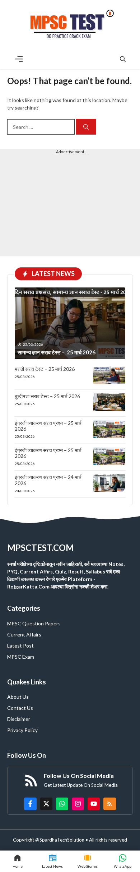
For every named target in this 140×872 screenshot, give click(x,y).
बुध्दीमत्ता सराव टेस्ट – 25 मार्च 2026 (47, 396)
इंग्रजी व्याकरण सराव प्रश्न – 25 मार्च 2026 (48, 426)
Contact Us (20, 708)
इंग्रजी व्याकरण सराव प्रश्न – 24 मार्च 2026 (48, 480)
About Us (18, 697)
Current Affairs (24, 634)
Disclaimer (18, 719)
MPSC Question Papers (34, 623)
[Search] (86, 127)
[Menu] (19, 59)
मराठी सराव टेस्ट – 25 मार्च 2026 (45, 369)
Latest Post (20, 646)
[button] (123, 59)
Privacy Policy (22, 730)
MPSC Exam (20, 657)
